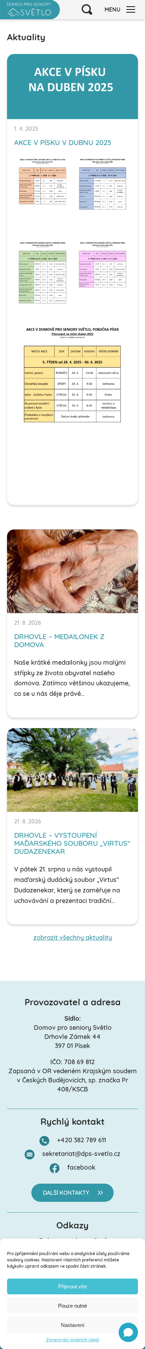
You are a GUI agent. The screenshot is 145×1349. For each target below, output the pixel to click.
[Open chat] (128, 1332)
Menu (112, 10)
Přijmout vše (72, 1286)
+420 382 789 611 (81, 1141)
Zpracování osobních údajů (72, 1340)
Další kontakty (66, 1193)
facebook (81, 1168)
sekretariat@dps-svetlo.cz (81, 1154)
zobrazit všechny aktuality (72, 938)
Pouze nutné (72, 1306)
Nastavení (72, 1325)
